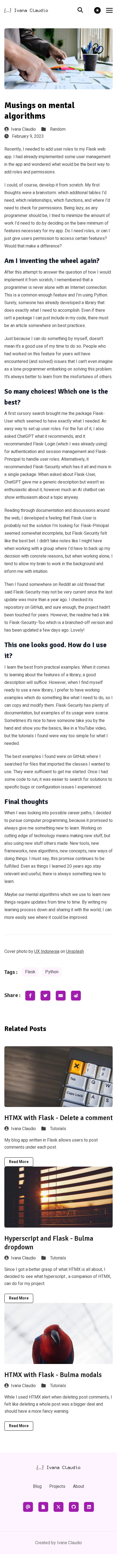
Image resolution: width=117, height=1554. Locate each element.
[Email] (28, 1507)
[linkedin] (89, 1507)
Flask (30, 972)
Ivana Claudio (23, 129)
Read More (19, 1162)
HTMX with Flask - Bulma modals (53, 1375)
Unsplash (75, 951)
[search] (83, 10)
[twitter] (58, 1507)
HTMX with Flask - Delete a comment (58, 1118)
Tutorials (58, 1128)
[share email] (61, 996)
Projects (57, 1486)
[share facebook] (30, 996)
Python (52, 972)
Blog (37, 1486)
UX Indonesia (46, 951)
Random (58, 129)
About (78, 1486)
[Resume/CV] (43, 1507)
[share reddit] (76, 996)
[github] (74, 1507)
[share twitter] (45, 996)
